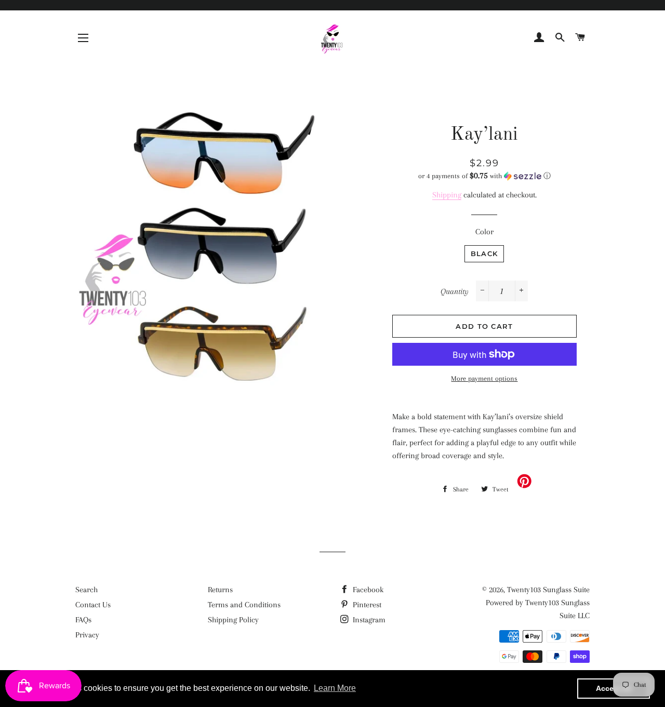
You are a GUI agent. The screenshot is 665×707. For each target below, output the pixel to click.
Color (484, 231)
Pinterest (366, 604)
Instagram (368, 619)
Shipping (446, 194)
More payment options (484, 378)
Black (484, 253)
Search (86, 589)
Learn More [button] (335, 688)
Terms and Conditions (244, 604)
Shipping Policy (233, 619)
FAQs (83, 619)
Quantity (455, 291)
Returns (220, 589)
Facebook (367, 589)
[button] (484, 176)
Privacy (87, 634)
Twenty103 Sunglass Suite (548, 589)
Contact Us (93, 604)
